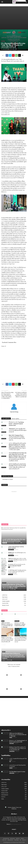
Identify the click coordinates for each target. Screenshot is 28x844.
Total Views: (5, 479)
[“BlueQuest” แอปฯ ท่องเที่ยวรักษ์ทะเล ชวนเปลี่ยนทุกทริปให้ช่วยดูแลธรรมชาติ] (4, 430)
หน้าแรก (2, 5)
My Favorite (12, 838)
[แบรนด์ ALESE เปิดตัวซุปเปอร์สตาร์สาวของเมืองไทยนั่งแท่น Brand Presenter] (14, 535)
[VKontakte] (19, 833)
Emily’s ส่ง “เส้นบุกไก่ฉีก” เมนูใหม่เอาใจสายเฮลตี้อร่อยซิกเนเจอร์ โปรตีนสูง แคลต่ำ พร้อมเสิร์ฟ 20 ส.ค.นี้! (17, 748)
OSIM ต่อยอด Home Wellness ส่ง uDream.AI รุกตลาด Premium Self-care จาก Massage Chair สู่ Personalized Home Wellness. (13, 656)
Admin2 (3, 660)
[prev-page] (2, 472)
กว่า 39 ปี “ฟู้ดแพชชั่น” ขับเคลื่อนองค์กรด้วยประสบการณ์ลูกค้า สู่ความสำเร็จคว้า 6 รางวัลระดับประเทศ (17, 571)
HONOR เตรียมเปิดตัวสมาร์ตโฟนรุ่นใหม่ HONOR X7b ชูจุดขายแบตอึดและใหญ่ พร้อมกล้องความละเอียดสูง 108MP (14, 586)
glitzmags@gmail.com (16, 824)
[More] (22, 55)
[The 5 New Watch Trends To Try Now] (4, 773)
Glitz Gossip (12, 773)
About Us (24, 840)
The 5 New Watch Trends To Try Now (17, 771)
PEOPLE (22, 838)
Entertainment (10, 840)
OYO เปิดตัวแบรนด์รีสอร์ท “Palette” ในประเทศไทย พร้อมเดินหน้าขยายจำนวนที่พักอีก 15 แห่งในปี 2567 (21, 394)
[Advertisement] (14, 18)
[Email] (19, 55)
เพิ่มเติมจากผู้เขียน (15, 418)
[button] (2, 2)
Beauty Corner (11, 549)
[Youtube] (23, 833)
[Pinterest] (13, 55)
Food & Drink (4, 635)
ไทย (17, 0)
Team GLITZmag (6, 48)
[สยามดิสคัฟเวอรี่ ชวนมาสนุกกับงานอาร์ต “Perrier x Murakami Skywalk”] (4, 569)
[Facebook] (7, 55)
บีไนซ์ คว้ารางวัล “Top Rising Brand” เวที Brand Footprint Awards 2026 (16, 423)
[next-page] (4, 472)
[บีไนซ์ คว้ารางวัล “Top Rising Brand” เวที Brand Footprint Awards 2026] (4, 423)
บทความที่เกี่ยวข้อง (6, 418)
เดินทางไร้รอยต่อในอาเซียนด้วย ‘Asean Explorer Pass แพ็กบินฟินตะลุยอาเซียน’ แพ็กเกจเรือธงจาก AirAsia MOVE (7, 395)
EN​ (20, 840)
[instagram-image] (7, 675)
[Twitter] (10, 55)
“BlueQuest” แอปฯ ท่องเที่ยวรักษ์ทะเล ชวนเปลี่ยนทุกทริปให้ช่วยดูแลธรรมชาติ (17, 430)
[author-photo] (14, 410)
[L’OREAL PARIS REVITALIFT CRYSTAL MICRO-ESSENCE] (4, 548)
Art (9, 567)
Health (3, 621)
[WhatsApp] (16, 55)
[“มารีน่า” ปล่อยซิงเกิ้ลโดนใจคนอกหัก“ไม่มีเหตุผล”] (4, 760)
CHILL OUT (16, 635)
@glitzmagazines (14, 666)
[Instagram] (8, 833)
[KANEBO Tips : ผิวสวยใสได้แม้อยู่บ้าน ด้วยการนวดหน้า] (4, 554)
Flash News (7, 5)
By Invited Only (6, 838)
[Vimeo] (15, 833)
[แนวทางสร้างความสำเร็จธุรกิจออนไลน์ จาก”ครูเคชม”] (4, 766)
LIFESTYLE (18, 838)
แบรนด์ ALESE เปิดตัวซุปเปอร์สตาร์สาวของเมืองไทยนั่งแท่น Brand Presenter (13, 540)
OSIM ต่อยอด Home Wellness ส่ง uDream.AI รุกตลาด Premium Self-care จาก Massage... (17, 735)
